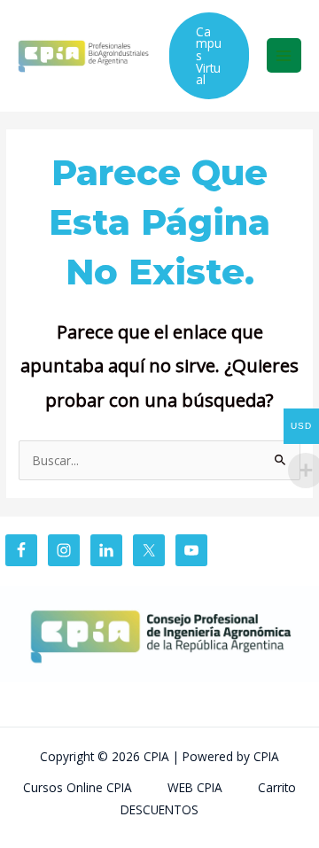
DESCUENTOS (159, 809)
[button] (209, 55)
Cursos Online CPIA (77, 787)
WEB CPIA (194, 787)
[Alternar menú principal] (284, 55)
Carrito (277, 787)
